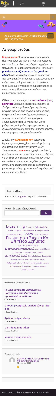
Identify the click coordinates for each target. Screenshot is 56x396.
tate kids (10, 230)
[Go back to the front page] (28, 26)
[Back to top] (49, 389)
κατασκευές (46, 256)
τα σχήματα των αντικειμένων (20, 266)
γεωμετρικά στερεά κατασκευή (27, 245)
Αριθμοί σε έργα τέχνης (17, 318)
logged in (22, 196)
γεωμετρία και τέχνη (41, 234)
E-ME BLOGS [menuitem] (13, 3)
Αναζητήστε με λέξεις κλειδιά (20, 208)
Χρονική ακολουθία (42, 230)
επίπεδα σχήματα (34, 256)
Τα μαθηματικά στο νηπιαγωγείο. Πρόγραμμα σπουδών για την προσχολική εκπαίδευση (22, 292)
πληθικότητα (27, 263)
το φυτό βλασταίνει (39, 266)
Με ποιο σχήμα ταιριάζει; (18, 337)
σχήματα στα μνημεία (41, 263)
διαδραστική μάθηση (42, 249)
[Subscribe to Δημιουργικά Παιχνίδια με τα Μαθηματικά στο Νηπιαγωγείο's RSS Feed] (3, 16)
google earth (44, 227)
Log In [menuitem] (20, 3)
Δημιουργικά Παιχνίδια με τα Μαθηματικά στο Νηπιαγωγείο (25, 392)
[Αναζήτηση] (46, 212)
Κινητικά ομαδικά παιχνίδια (24, 230)
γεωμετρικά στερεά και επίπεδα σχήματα (27, 239)
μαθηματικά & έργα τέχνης (35, 259)
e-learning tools (32, 227)
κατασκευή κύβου (17, 259)
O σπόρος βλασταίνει (16, 327)
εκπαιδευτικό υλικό (15, 255)
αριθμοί (19, 234)
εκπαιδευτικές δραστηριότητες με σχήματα (28, 252)
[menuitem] (5, 3)
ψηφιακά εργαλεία (27, 270)
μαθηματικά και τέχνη (14, 263)
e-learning (15, 226)
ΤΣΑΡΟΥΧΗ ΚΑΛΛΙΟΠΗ (30, 358)
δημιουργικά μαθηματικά (19, 248)
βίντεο (28, 234)
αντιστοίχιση (11, 234)
